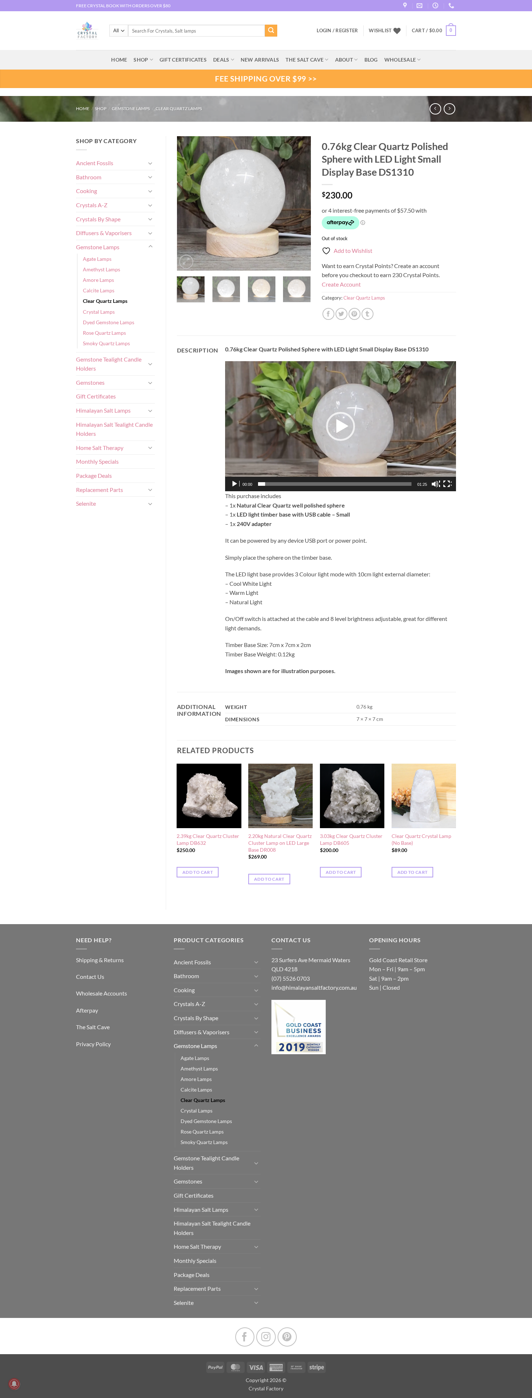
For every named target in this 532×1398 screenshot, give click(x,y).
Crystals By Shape (98, 219)
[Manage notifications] (14, 1384)
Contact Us (90, 976)
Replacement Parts (99, 489)
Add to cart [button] (197, 872)
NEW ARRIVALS (260, 60)
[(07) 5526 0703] (452, 5)
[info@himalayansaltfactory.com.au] (420, 5)
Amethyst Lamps (101, 269)
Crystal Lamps (99, 312)
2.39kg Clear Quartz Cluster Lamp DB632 (208, 839)
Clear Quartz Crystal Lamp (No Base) (421, 839)
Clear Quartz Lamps (179, 108)
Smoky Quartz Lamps (106, 343)
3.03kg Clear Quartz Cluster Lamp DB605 (351, 839)
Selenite (86, 503)
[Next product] (435, 108)
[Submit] (271, 31)
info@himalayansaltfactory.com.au (314, 987)
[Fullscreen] (447, 484)
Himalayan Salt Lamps (103, 410)
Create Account (341, 284)
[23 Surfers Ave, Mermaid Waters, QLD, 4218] (406, 5)
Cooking (86, 190)
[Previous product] (449, 108)
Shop (141, 60)
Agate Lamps (97, 259)
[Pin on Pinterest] (354, 314)
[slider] (334, 484)
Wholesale (400, 60)
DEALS (221, 60)
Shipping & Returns (100, 959)
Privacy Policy (93, 1043)
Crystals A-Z (91, 204)
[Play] (235, 484)
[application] (340, 426)
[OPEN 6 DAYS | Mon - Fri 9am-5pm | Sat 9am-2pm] (436, 5)
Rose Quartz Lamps (104, 333)
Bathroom (88, 177)
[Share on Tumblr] (367, 314)
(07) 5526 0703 (290, 978)
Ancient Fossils (94, 162)
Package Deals (94, 475)
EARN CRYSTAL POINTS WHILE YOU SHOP (118, 5)
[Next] (299, 203)
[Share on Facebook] (328, 314)
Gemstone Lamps (131, 108)
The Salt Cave (93, 1026)
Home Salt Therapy (99, 447)
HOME (119, 60)
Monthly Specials (97, 461)
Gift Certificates (96, 396)
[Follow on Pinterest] (287, 1337)
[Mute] (435, 484)
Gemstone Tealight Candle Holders (109, 364)
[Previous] (188, 203)
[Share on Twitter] (341, 314)
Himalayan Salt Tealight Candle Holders (114, 429)
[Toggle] (150, 163)
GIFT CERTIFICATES (183, 60)
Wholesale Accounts (101, 993)
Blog (371, 60)
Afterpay (87, 1010)
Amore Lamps (98, 280)
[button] (434, 31)
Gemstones (90, 382)
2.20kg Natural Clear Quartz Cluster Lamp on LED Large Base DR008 (280, 842)
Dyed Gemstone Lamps (108, 322)
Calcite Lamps (98, 290)
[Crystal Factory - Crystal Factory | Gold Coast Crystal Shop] (87, 30)
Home (82, 108)
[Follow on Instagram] (265, 1337)
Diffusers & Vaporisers (104, 232)
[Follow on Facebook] (244, 1337)
